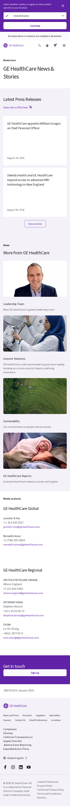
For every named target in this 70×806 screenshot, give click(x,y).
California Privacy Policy (50, 789)
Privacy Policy (44, 785)
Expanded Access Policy (16, 748)
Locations (56, 720)
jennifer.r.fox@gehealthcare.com (21, 526)
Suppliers (40, 715)
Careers (7, 720)
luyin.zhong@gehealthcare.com (21, 637)
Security (41, 797)
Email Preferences (38, 720)
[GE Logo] (13, 46)
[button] (39, 45)
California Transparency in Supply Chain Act (18, 739)
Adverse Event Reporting (17, 744)
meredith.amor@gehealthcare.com (23, 544)
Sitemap (8, 733)
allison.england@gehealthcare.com (23, 593)
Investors (27, 715)
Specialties (54, 715)
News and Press (11, 715)
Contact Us (20, 720)
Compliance (10, 729)
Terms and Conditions (49, 793)
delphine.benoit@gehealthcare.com (23, 615)
